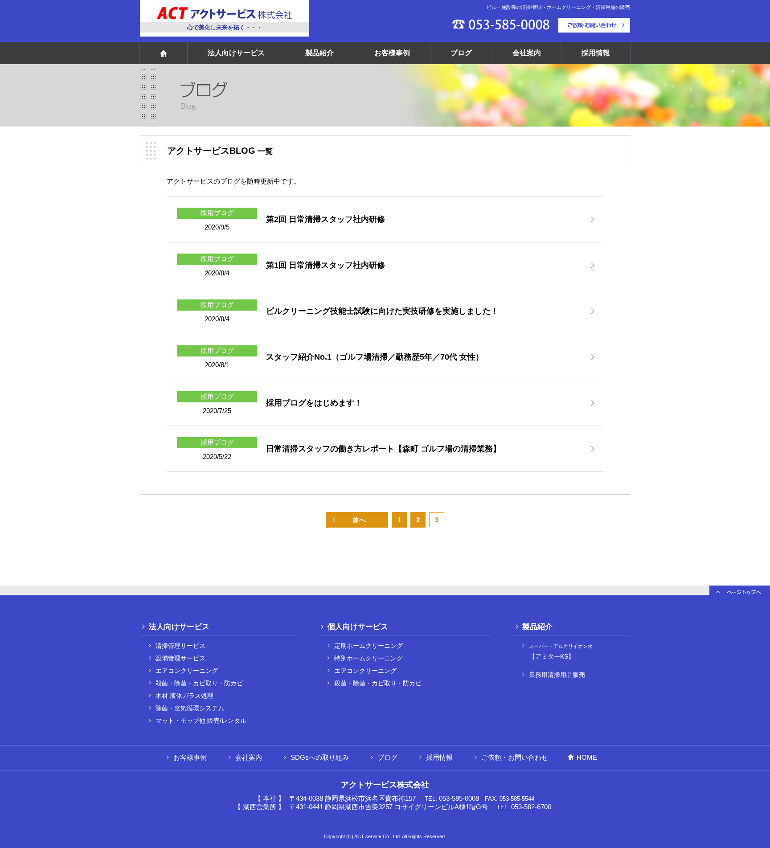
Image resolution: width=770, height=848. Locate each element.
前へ (359, 520)
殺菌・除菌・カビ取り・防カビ (199, 683)
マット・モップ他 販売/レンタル (201, 720)
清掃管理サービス (180, 646)
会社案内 (526, 53)
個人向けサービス (358, 627)
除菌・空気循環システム (190, 708)
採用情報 (596, 53)
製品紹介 (319, 53)
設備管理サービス (180, 658)
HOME (587, 757)
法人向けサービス (236, 53)
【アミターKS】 (561, 651)
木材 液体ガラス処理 (184, 695)
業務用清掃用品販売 (557, 675)
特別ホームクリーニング (368, 658)
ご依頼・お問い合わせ (514, 757)
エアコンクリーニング (187, 671)
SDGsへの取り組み (320, 757)
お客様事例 (392, 53)
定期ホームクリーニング (368, 646)
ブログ (461, 53)
